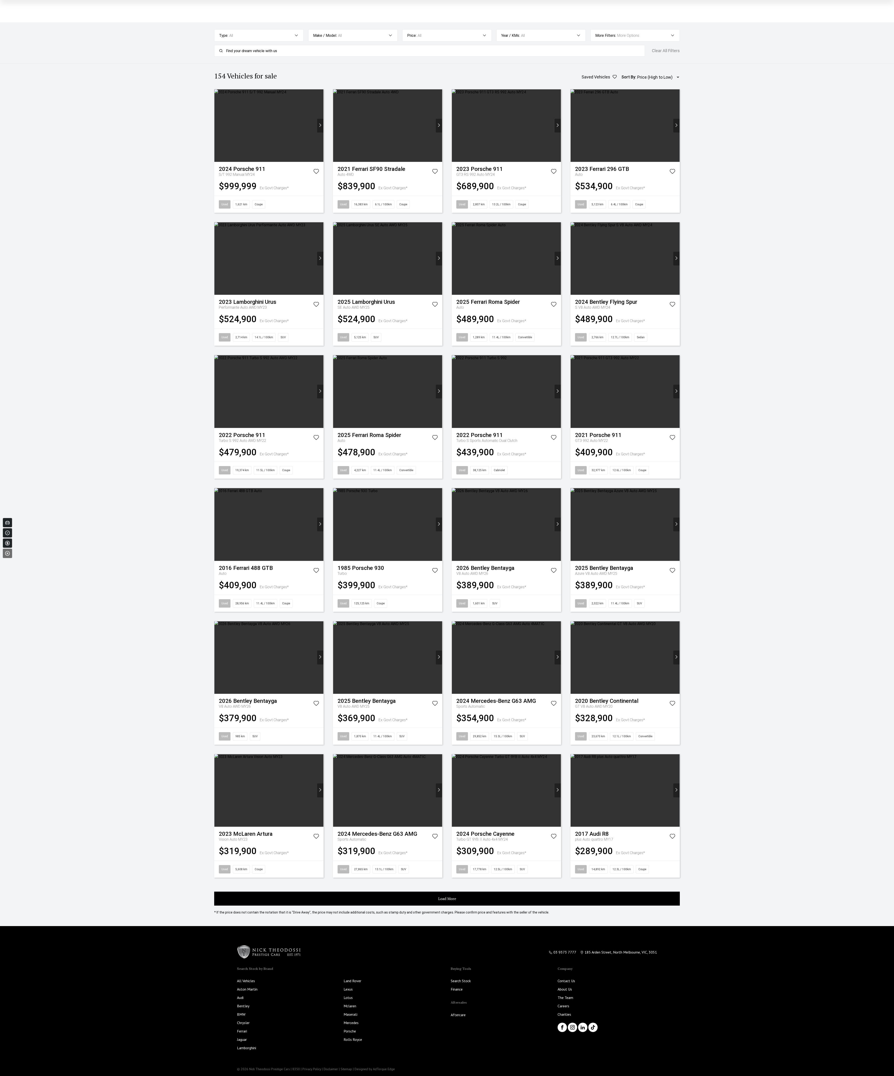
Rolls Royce (353, 1039)
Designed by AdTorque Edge (375, 1069)
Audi (240, 997)
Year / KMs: (510, 35)
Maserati (350, 1014)
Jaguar (242, 1039)
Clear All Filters (666, 50)
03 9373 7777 (564, 952)
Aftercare (458, 1014)
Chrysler (243, 1022)
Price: (412, 35)
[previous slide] (217, 125)
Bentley (243, 1006)
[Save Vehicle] (316, 172)
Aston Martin (247, 989)
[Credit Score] (7, 533)
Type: (223, 35)
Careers (563, 1006)
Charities (564, 1014)
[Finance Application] (7, 543)
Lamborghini (246, 1048)
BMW (241, 1014)
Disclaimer (331, 1069)
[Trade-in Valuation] (7, 522)
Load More (447, 898)
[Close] (7, 553)
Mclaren (350, 1006)
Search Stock (461, 980)
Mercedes (351, 1022)
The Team (565, 997)
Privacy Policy (311, 1069)
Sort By (628, 76)
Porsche (350, 1031)
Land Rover (352, 980)
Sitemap (346, 1069)
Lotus (348, 997)
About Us (565, 989)
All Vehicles (246, 980)
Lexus (348, 989)
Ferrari (242, 1031)
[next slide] (320, 125)
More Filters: (605, 35)
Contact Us (566, 980)
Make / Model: (325, 35)
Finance (457, 989)
